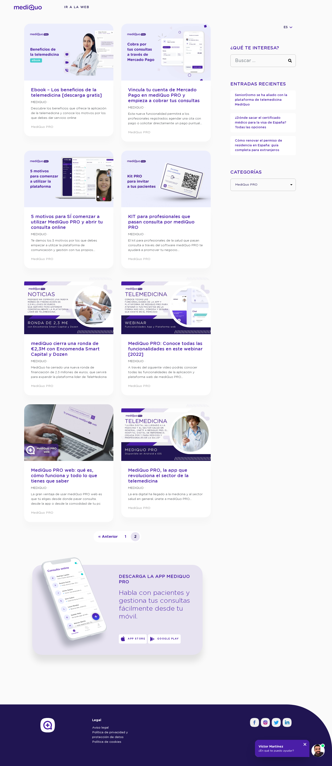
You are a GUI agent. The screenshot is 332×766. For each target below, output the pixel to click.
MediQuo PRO (42, 127)
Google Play (168, 639)
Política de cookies (106, 741)
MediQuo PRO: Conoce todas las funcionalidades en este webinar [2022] (165, 349)
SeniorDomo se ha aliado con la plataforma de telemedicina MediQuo (261, 100)
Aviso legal (100, 727)
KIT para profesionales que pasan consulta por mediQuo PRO (161, 222)
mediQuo (39, 102)
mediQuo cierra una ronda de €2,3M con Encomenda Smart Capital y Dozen (65, 349)
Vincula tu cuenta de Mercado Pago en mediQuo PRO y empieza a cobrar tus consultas (164, 95)
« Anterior (108, 536)
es (286, 27)
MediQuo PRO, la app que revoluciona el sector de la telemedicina (158, 475)
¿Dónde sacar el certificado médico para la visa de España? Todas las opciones (260, 122)
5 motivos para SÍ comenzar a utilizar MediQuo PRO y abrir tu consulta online (67, 222)
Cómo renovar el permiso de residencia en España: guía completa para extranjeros (258, 145)
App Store (136, 639)
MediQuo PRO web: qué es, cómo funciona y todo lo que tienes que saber (64, 475)
